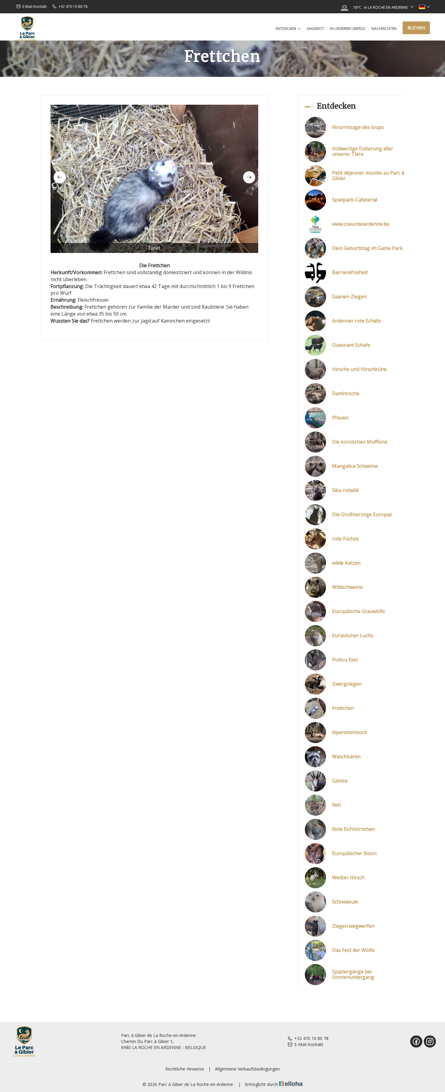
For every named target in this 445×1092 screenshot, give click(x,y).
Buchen (416, 28)
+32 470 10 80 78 (311, 1038)
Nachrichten (384, 28)
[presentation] (60, 177)
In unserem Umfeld (347, 28)
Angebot (315, 28)
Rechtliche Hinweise (184, 1069)
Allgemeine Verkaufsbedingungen (247, 1069)
